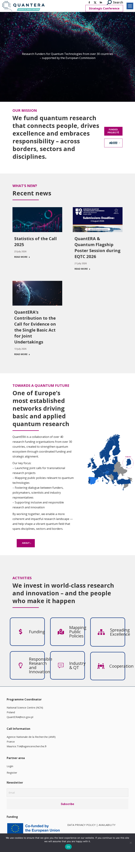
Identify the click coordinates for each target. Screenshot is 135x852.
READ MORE (20, 256)
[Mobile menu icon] (130, 6)
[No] (130, 842)
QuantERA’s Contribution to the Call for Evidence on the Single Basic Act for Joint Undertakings (35, 327)
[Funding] (36, 631)
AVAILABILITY (107, 825)
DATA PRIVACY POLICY (81, 825)
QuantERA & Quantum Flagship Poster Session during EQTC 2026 (97, 247)
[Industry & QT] (77, 665)
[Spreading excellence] (117, 632)
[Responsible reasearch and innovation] (36, 665)
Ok (68, 846)
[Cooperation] (117, 666)
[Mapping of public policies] (77, 631)
